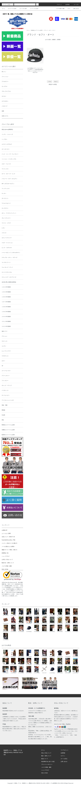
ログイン (63, 755)
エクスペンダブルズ (7, 144)
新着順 (58, 39)
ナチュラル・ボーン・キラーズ (9, 257)
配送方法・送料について (8, 562)
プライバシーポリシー (46, 764)
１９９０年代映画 (6, 311)
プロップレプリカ (6, 91)
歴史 (3, 420)
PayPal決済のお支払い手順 (8, 540)
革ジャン (4, 71)
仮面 (3, 111)
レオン (3, 228)
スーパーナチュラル (7, 272)
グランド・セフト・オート (49, 30)
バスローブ (4, 106)
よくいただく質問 (6, 533)
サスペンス (4, 341)
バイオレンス (5, 390)
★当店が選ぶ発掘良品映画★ (9, 282)
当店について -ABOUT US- (8, 536)
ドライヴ (4, 232)
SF (2, 365)
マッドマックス (5, 188)
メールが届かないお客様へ (8, 546)
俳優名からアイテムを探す (8, 429)
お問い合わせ (76, 8)
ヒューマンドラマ (6, 351)
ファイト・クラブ (6, 223)
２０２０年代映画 (6, 326)
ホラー (3, 360)
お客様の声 (4, 530)
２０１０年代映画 (6, 321)
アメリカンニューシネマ (8, 400)
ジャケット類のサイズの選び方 (9, 543)
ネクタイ (4, 96)
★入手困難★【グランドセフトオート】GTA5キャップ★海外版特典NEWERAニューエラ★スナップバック (35, 70)
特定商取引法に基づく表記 (48, 761)
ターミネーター (5, 149)
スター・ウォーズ (6, 164)
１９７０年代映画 (6, 301)
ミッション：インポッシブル (9, 159)
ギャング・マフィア (7, 385)
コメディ (4, 346)
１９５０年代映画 (6, 292)
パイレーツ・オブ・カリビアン (9, 178)
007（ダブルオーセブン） (8, 183)
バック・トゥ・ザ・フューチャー (10, 154)
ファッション (5, 76)
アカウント (59, 4)
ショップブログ (5, 556)
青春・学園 (4, 405)
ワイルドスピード (6, 203)
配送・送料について (46, 755)
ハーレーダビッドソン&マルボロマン (11, 252)
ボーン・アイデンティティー (9, 213)
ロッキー (4, 193)
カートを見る (64, 758)
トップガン (4, 139)
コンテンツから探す (34, 8)
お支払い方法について (7, 559)
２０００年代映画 (6, 316)
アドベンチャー (5, 375)
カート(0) (76, 4)
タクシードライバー (7, 237)
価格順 (54, 39)
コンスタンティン (6, 262)
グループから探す (23, 8)
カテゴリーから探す (12, 8)
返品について (44, 758)
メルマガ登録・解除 (60, 8)
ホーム (3, 8)
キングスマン (5, 208)
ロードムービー (5, 395)
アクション (4, 336)
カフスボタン (5, 101)
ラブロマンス (5, 356)
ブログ (68, 8)
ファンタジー (5, 380)
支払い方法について (46, 753)
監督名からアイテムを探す (8, 434)
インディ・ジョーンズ (7, 134)
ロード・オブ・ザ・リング (8, 173)
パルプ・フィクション (7, 242)
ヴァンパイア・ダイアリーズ (9, 277)
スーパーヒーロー (6, 370)
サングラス (4, 86)
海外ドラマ (4, 331)
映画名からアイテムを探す (37, 30)
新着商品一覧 (5, 553)
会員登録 (67, 4)
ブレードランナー (6, 218)
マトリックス (5, 168)
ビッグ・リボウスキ (7, 247)
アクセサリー (5, 81)
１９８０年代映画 (6, 306)
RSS (3, 569)
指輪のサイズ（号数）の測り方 (9, 549)
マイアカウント (64, 750)
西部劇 (3, 410)
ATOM (6, 569)
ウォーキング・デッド (7, 267)
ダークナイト (5, 198)
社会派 (3, 415)
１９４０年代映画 (6, 287)
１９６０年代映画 (6, 296)
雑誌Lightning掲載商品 (7, 129)
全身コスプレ (5, 116)
